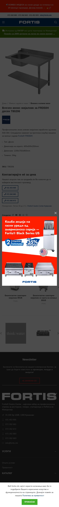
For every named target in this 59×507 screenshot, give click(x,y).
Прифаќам (29, 502)
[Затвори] (55, 212)
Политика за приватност (33, 495)
